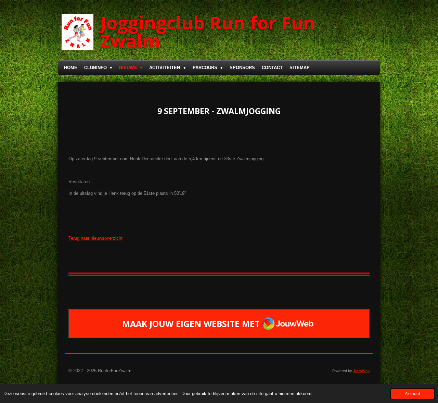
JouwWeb (361, 371)
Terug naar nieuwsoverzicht (95, 238)
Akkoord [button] (412, 393)
